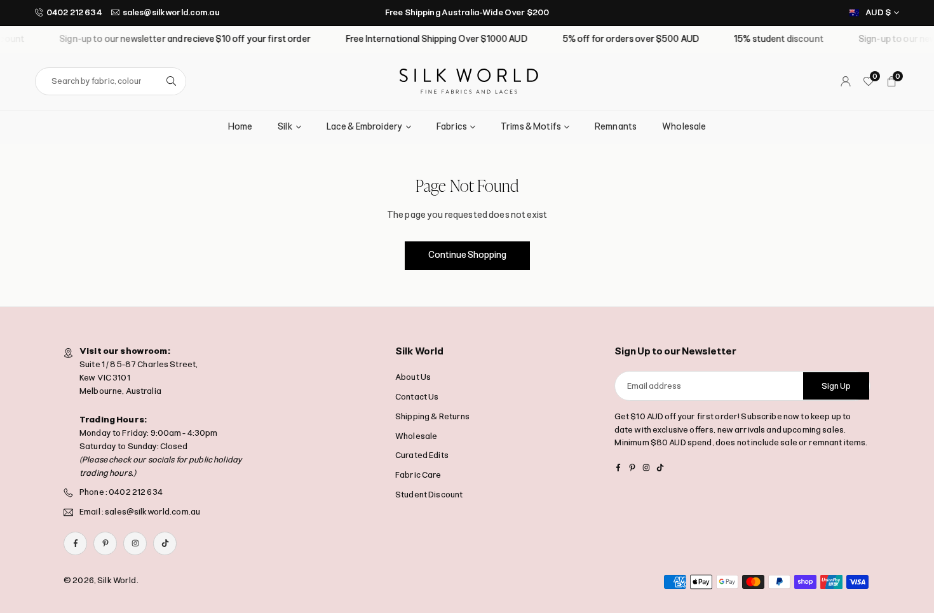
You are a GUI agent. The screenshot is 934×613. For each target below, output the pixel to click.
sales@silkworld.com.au (171, 12)
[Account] (845, 81)
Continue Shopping (467, 255)
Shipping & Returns (432, 416)
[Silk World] (469, 80)
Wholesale (684, 126)
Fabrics (452, 126)
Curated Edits (422, 455)
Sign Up (836, 386)
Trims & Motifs (531, 126)
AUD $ (878, 12)
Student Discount (429, 494)
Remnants (616, 126)
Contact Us (416, 396)
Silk (285, 126)
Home (240, 126)
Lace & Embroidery (365, 126)
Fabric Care (418, 475)
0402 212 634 (74, 12)
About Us (413, 377)
